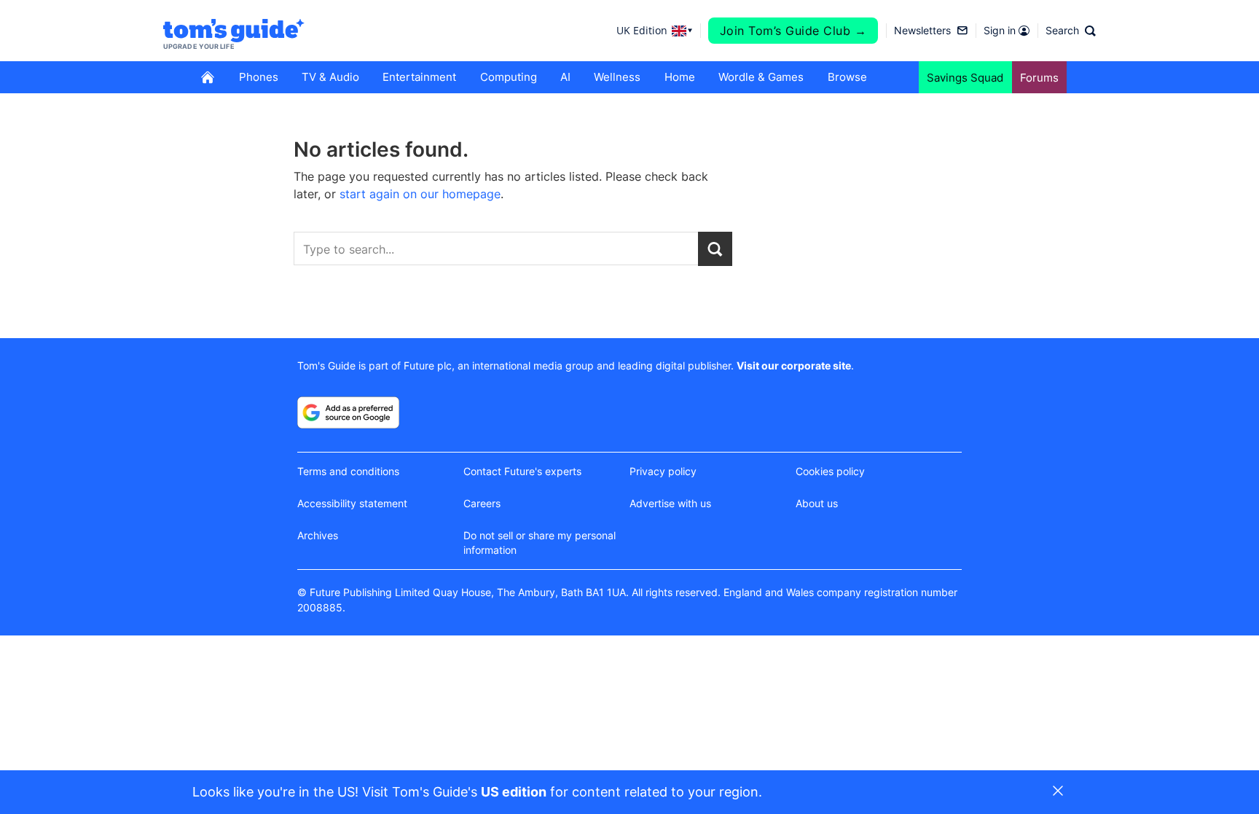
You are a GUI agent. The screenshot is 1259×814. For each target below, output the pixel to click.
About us (817, 503)
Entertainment (419, 77)
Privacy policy (663, 471)
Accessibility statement (352, 503)
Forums (1039, 78)
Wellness (617, 77)
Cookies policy (830, 471)
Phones (258, 77)
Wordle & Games (761, 77)
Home (679, 77)
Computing (508, 77)
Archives (317, 535)
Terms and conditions (348, 471)
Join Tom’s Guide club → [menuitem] (793, 30)
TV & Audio (330, 77)
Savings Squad (965, 78)
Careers (482, 503)
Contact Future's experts (522, 471)
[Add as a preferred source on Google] (348, 412)
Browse (847, 77)
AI (565, 77)
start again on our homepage (420, 194)
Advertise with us (670, 503)
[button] (1071, 30)
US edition (513, 791)
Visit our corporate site (794, 365)
